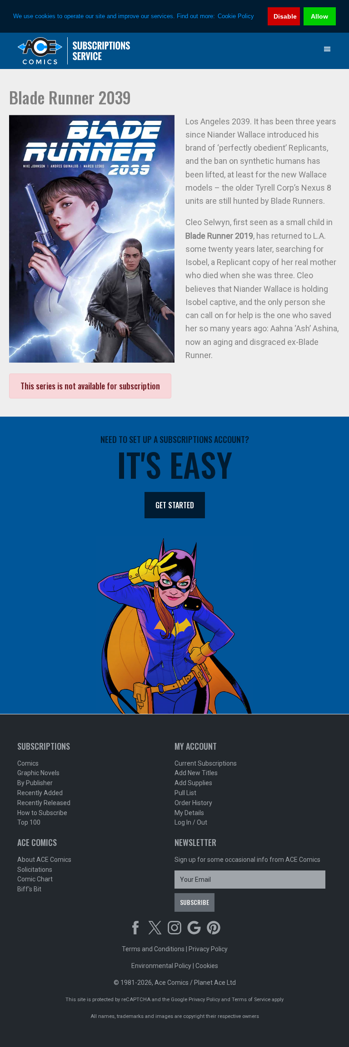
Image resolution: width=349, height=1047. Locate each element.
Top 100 (28, 822)
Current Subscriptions (205, 763)
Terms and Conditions (153, 949)
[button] (327, 49)
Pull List (185, 792)
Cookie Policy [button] (236, 16)
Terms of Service (251, 1000)
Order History (193, 802)
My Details (189, 812)
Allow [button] (319, 16)
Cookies (206, 965)
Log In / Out (190, 822)
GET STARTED (174, 505)
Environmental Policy (161, 965)
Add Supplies (193, 782)
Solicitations (34, 869)
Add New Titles (196, 773)
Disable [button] (285, 16)
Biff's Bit (29, 889)
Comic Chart (35, 879)
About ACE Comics (44, 859)
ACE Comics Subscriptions (74, 50)
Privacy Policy (208, 949)
